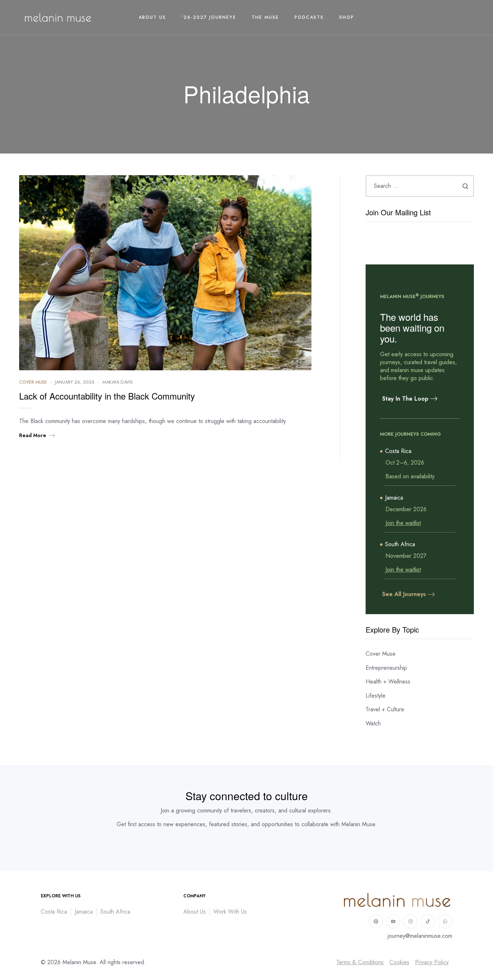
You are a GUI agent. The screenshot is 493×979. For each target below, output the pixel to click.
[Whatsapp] (445, 921)
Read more (32, 435)
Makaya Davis (117, 382)
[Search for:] (420, 186)
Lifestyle (375, 695)
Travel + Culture (385, 709)
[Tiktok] (428, 921)
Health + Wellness (388, 681)
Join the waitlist (403, 523)
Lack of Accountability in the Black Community (107, 395)
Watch (373, 723)
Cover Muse (33, 382)
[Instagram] (410, 921)
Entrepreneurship (386, 668)
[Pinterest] (376, 921)
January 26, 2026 (75, 382)
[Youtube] (393, 921)
